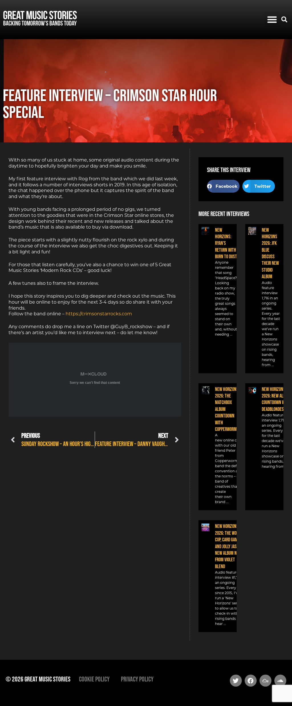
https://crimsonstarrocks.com (99, 313)
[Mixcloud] (265, 681)
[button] (272, 19)
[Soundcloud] (280, 681)
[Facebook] (251, 681)
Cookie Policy (94, 679)
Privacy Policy (137, 679)
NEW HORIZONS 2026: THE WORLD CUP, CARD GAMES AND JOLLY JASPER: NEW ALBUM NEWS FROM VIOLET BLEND (229, 546)
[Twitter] (236, 681)
